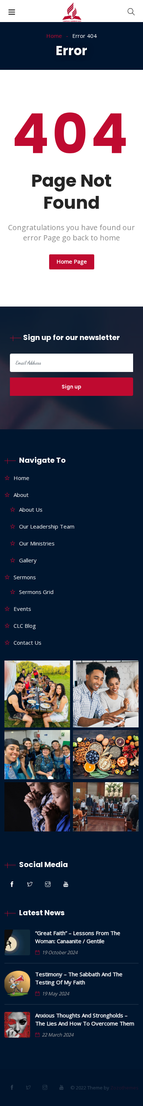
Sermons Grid (36, 591)
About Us (31, 509)
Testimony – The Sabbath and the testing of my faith (78, 978)
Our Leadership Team (46, 526)
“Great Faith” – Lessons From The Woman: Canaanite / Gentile (77, 937)
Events (22, 608)
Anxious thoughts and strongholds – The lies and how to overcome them (84, 1019)
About (21, 494)
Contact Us (27, 642)
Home (54, 35)
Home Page (71, 261)
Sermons (25, 577)
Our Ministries (37, 543)
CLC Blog (25, 625)
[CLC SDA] (71, 13)
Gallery (28, 560)
